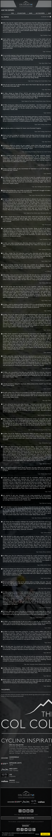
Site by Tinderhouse (26, 824)
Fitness (49, 89)
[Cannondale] (11, 801)
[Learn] (24, 810)
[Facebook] (22, 829)
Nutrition (45, 35)
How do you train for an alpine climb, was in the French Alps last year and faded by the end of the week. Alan (27, 85)
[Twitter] (26, 829)
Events (35, 213)
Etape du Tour (28, 101)
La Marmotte (48, 165)
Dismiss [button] (37, 834)
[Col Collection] (20, 810)
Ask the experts (40, 13)
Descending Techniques (30, 152)
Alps (43, 63)
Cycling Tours (21, 13)
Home (15, 814)
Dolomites (45, 239)
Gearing (39, 186)
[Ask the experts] (27, 810)
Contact (36, 814)
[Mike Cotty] (26, 801)
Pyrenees (45, 430)
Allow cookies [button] (45, 834)
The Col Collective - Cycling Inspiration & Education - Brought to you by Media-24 (25, 821)
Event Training (34, 81)
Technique (48, 51)
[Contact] (31, 810)
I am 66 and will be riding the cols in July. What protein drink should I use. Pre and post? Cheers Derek (27, 384)
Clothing (49, 311)
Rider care (42, 195)
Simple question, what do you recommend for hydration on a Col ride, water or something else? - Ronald (27, 169)
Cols (12, 13)
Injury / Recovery (47, 101)
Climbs (46, 63)
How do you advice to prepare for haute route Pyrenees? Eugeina (22, 128)
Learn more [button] (11, 834)
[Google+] (34, 829)
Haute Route (48, 124)
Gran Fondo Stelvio (43, 81)
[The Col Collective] (26, 794)
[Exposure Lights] (18, 801)
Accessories (48, 224)
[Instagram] (30, 829)
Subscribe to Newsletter (26, 818)
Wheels (49, 271)
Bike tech (49, 330)
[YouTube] (18, 829)
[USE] (34, 801)
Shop (49, 13)
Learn (30, 13)
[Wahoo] (41, 801)
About (19, 814)
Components (48, 380)
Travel (49, 35)
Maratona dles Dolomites (45, 664)
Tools (49, 443)
